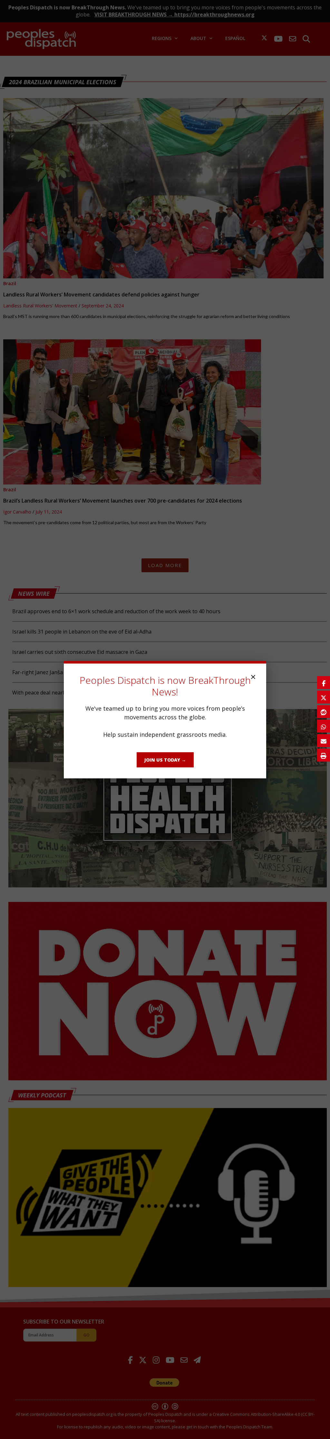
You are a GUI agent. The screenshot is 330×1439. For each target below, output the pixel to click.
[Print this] (323, 755)
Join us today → (165, 760)
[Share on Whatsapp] (323, 726)
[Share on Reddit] (323, 711)
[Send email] (323, 740)
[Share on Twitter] (323, 697)
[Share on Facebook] (323, 682)
